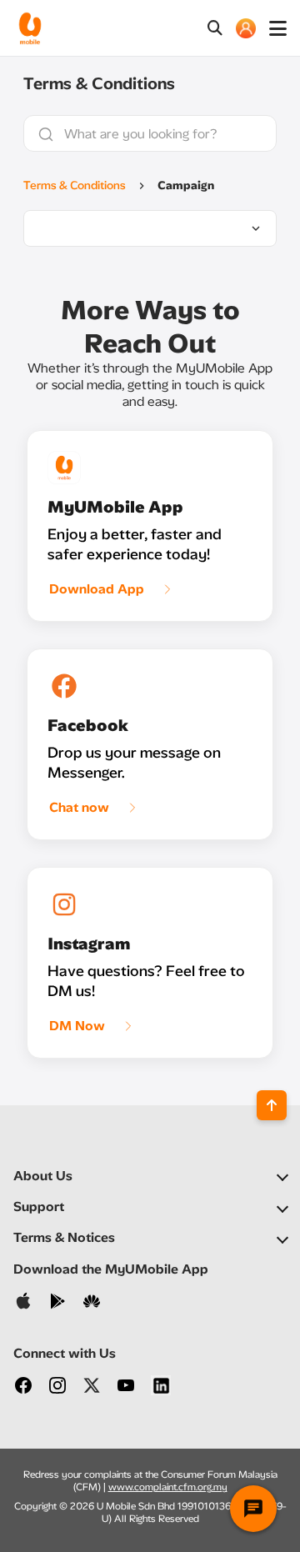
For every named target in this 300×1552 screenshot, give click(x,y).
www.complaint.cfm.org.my (168, 1487)
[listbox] (150, 228)
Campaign (186, 185)
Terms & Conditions (74, 185)
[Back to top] (272, 1105)
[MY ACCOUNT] (246, 28)
